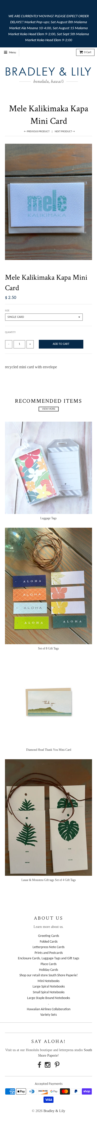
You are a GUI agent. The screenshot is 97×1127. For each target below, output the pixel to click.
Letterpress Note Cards (48, 947)
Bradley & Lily (54, 1111)
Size (7, 310)
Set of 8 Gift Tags (48, 648)
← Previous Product (36, 131)
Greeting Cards (48, 936)
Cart (87, 52)
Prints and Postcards (49, 953)
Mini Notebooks (48, 981)
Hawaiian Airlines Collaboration (48, 1009)
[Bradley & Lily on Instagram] (48, 1065)
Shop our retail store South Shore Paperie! (48, 975)
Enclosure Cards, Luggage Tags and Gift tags (48, 958)
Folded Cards (48, 942)
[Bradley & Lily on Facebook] (39, 1065)
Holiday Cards (48, 970)
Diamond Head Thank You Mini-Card (48, 749)
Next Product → (65, 131)
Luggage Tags (48, 518)
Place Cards (48, 964)
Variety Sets (48, 1015)
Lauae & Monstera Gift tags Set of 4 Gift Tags (48, 880)
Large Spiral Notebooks (49, 987)
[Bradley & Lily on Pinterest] (57, 1065)
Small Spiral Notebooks (48, 992)
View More (48, 409)
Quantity (10, 332)
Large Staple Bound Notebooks (48, 998)
